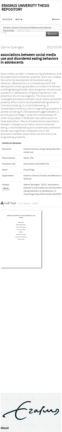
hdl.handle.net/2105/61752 (36, 164)
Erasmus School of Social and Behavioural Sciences (27, 27)
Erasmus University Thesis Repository (25, 7)
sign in (57, 19)
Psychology (8, 30)
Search (53, 34)
